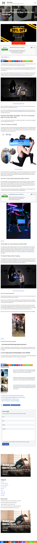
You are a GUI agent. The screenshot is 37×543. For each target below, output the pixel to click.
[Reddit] (9, 61)
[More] (31, 61)
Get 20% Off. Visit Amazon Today (18, 43)
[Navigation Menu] (35, 3)
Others (2, 490)
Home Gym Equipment (4, 485)
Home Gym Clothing (4, 483)
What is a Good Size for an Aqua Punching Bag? (10, 400)
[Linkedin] (13, 61)
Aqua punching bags (17, 110)
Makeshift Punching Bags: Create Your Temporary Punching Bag (24, 377)
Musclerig (2, 488)
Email (3, 420)
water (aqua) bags (5, 127)
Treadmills (2, 495)
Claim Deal (33, 47)
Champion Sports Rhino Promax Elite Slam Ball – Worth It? (11, 500)
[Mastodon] (20, 61)
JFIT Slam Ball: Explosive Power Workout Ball (9, 502)
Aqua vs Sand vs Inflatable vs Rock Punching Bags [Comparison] (24, 369)
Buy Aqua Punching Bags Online (18, 103)
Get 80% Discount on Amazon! (17, 47)
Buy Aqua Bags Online (18, 169)
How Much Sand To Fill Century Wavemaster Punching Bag (12, 395)
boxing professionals (17, 74)
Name (3, 416)
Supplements (3, 493)
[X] (6, 61)
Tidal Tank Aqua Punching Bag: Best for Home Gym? (10, 507)
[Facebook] (2, 61)
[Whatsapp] (27, 61)
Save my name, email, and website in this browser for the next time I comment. (16, 441)
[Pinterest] (16, 61)
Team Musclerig (5, 17)
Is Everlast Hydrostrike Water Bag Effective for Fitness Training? (13, 397)
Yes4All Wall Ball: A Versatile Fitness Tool (8, 504)
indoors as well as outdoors (27, 250)
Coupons (2, 481)
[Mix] (24, 61)
